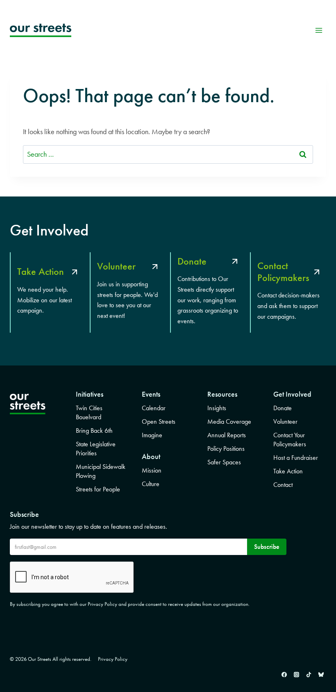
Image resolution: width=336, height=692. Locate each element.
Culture (150, 484)
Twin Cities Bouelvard (89, 412)
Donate (282, 408)
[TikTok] (308, 674)
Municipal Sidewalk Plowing (100, 471)
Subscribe (266, 546)
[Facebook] (284, 674)
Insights (216, 408)
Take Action (288, 471)
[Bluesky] (321, 674)
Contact (283, 485)
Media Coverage (229, 421)
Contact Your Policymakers (289, 439)
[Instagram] (296, 674)
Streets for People (98, 489)
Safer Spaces (224, 462)
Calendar (154, 408)
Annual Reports (226, 435)
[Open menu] (318, 30)
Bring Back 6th (94, 430)
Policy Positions (226, 448)
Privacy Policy (112, 659)
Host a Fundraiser (295, 457)
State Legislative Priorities (96, 448)
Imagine (152, 435)
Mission (151, 470)
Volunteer (285, 421)
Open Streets (158, 421)
